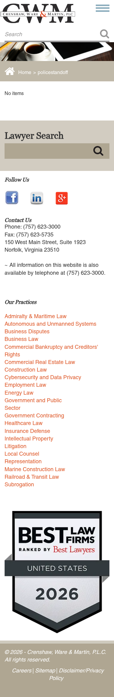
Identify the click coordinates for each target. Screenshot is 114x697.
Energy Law (19, 392)
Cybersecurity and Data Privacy (43, 377)
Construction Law (26, 369)
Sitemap (45, 670)
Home (24, 72)
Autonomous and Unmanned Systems (50, 324)
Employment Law (25, 385)
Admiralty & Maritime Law (36, 316)
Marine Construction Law (35, 469)
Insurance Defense (27, 431)
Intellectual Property (29, 438)
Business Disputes (27, 331)
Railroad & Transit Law (32, 477)
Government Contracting (34, 415)
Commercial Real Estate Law (40, 362)
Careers (21, 670)
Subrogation (19, 484)
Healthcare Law (24, 423)
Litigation (15, 446)
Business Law (21, 339)
